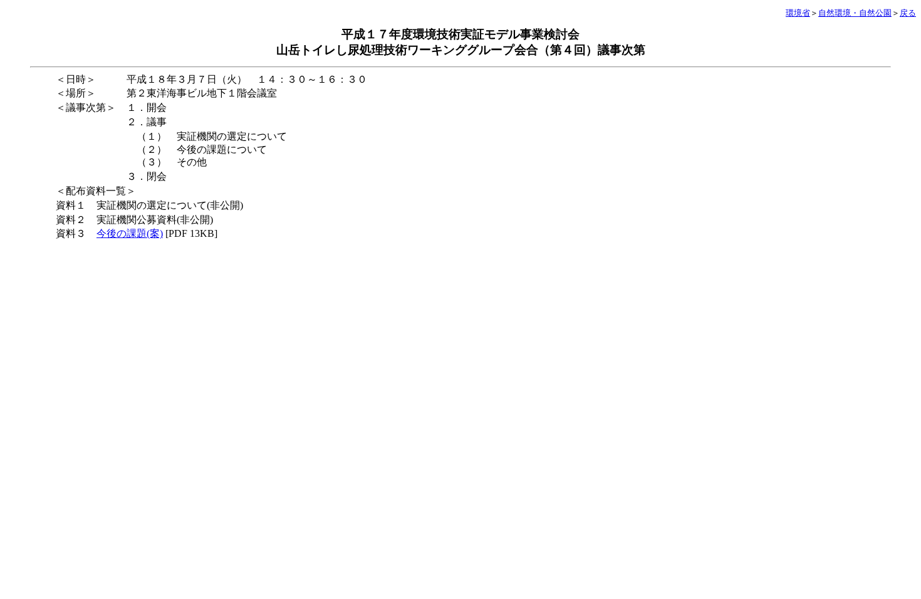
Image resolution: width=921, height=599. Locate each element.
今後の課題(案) (129, 233)
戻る (908, 13)
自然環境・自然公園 (855, 13)
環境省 (798, 13)
